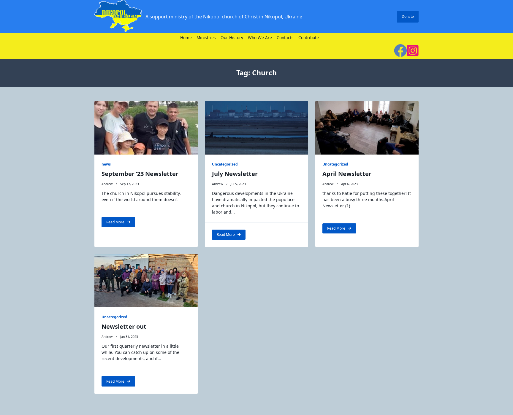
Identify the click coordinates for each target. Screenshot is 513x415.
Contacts (285, 37)
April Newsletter (346, 174)
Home (186, 37)
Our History (232, 37)
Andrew (107, 184)
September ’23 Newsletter (140, 174)
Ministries (206, 37)
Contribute (308, 37)
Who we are (260, 37)
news (106, 164)
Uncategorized (225, 164)
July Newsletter (235, 174)
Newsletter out (124, 326)
